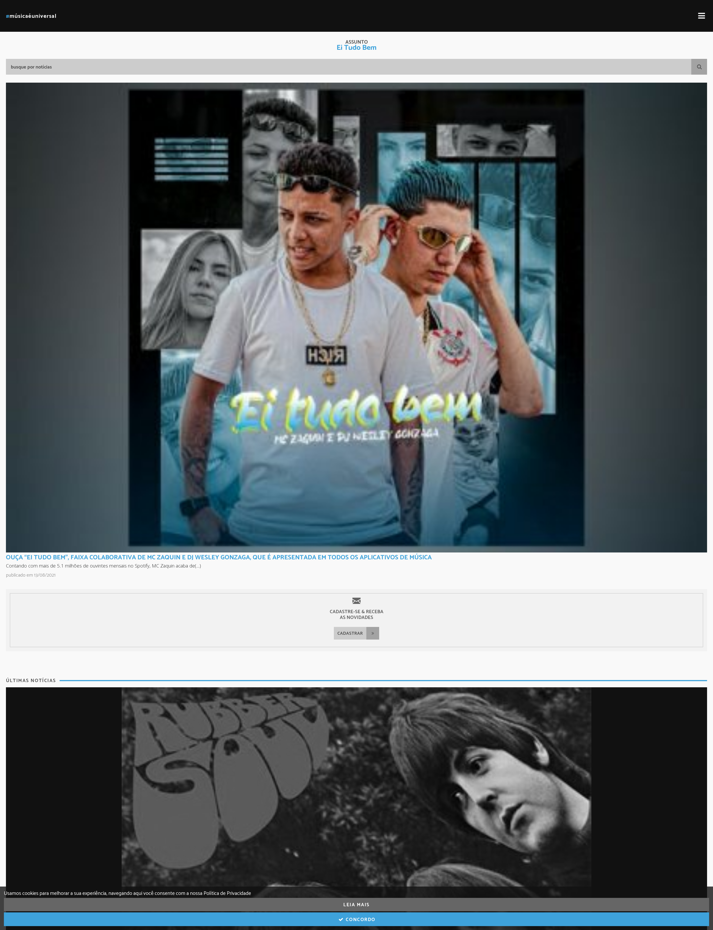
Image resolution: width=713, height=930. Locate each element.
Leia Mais (356, 905)
